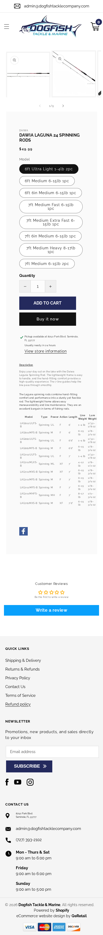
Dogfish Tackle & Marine (39, 905)
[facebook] (23, 534)
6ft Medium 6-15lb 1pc (47, 181)
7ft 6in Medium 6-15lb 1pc (50, 236)
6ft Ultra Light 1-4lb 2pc (49, 169)
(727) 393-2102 (29, 839)
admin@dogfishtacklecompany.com (56, 6)
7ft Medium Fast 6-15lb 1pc (51, 207)
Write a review (51, 610)
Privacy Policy (17, 678)
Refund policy (18, 704)
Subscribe (27, 766)
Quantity (27, 275)
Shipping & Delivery (23, 660)
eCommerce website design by (44, 916)
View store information (46, 351)
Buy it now (47, 319)
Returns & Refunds (22, 669)
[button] (6, 26)
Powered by (51, 910)
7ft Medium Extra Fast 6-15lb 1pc (50, 222)
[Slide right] (63, 106)
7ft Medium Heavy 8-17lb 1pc (51, 250)
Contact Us (15, 686)
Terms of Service (20, 695)
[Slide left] (40, 106)
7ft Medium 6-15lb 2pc (47, 264)
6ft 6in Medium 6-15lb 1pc (50, 193)
